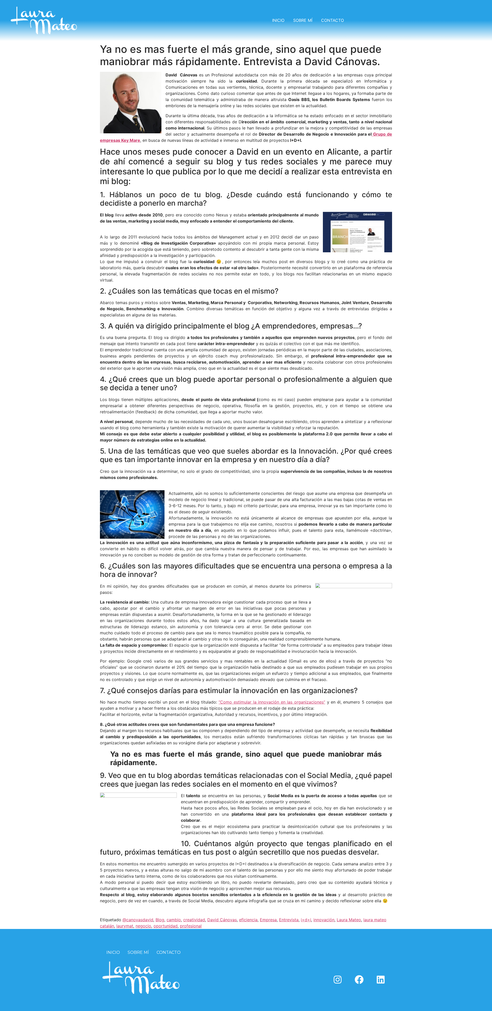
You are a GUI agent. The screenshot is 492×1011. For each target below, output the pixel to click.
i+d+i (306, 919)
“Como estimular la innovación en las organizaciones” (272, 702)
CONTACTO (332, 20)
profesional (191, 925)
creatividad (194, 919)
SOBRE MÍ (302, 20)
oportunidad (165, 925)
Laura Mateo (349, 919)
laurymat (124, 925)
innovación (323, 919)
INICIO (278, 20)
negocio (143, 925)
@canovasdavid (137, 919)
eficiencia (248, 919)
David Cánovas (222, 919)
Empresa (268, 919)
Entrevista (289, 919)
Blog (160, 919)
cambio (174, 919)
